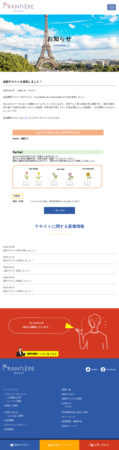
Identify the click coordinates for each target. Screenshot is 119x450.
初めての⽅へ (68, 394)
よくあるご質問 (15, 415)
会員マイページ (69, 426)
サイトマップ (68, 417)
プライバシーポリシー (16, 425)
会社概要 (9, 420)
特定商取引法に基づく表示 (75, 412)
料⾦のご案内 (11, 405)
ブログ (68, 406)
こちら (26, 118)
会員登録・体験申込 (72, 421)
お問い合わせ (11, 412)
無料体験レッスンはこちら (42, 353)
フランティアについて (16, 394)
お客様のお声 (14, 397)
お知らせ (66, 403)
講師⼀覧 (66, 389)
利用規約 (9, 429)
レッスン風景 (14, 401)
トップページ (11, 389)
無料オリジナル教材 (72, 398)
